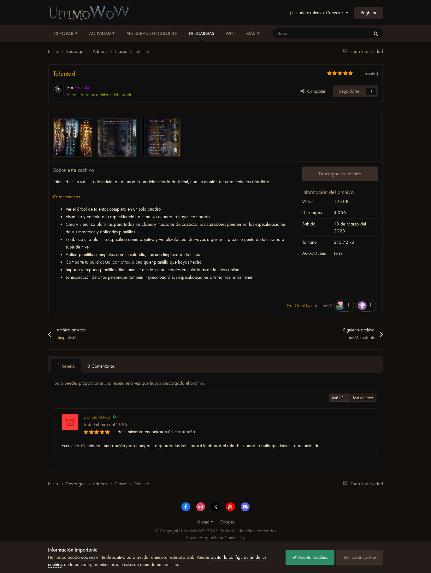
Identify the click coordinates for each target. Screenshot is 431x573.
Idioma (204, 522)
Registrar (368, 12)
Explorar (64, 33)
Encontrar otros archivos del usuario (100, 94)
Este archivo (351, 33)
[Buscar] (376, 33)
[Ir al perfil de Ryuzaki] (58, 90)
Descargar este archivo (340, 174)
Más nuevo (363, 398)
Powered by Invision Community (215, 538)
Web (230, 33)
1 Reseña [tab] (66, 366)
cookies (88, 557)
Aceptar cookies (312, 557)
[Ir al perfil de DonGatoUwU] (70, 422)
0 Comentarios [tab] (101, 366)
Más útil (339, 398)
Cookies (227, 522)
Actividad (100, 33)
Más (251, 33)
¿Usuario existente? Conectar (317, 12)
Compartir (314, 91)
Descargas (201, 33)
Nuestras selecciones (152, 33)
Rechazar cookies (359, 557)
